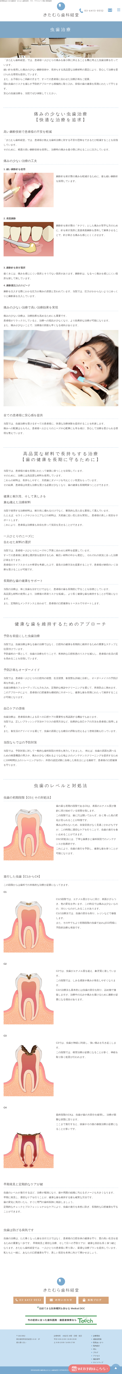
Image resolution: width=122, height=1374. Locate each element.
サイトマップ (98, 1362)
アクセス (96, 1356)
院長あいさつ (98, 1342)
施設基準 (96, 1359)
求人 (95, 1349)
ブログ (95, 1352)
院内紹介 (96, 1346)
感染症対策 (97, 1339)
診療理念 (96, 1336)
